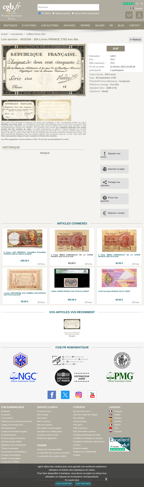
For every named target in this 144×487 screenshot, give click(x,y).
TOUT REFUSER (83, 484)
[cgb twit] (137, 4)
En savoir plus (72, 480)
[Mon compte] (139, 18)
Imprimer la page (116, 169)
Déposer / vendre (116, 213)
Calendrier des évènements (13, 445)
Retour (137, 39)
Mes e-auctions (44, 421)
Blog (121, 25)
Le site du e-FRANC (10, 462)
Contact (134, 25)
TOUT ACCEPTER (63, 484)
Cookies (76, 455)
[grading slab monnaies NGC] (24, 377)
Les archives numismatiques (13, 452)
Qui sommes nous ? (82, 411)
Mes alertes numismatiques (49, 428)
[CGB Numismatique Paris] (11, 20)
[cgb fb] (141, 4)
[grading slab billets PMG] (120, 377)
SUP (115, 48)
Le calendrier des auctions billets (51, 456)
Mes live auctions (44, 425)
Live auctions (49, 25)
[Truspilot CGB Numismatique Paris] (128, 4)
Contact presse (80, 421)
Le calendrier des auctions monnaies (53, 453)
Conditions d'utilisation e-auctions (88, 438)
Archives (69, 25)
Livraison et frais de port (48, 435)
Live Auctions (7, 418)
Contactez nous (44, 411)
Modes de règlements (47, 438)
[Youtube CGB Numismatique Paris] (92, 395)
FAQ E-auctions (80, 428)
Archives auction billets (11, 441)
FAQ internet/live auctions (84, 431)
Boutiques (10, 25)
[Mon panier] (128, 18)
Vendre (85, 25)
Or (111, 25)
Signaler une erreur (110, 155)
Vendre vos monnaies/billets (49, 449)
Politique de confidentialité (84, 452)
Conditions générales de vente (86, 435)
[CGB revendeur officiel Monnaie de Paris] (72, 377)
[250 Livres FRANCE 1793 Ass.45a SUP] (43, 96)
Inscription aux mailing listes (49, 431)
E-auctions (29, 25)
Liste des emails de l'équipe (85, 414)
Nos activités (78, 418)
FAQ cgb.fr (78, 425)
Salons (99, 25)
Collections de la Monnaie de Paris (16, 421)
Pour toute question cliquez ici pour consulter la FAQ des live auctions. (29, 136)
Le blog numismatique (11, 455)
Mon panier (42, 418)
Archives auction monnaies (13, 438)
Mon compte (42, 414)
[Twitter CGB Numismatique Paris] (65, 395)
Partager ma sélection (110, 184)
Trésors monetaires (9, 448)
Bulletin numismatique (11, 458)
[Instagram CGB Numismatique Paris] (79, 395)
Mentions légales (80, 448)
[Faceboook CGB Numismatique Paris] (52, 395)
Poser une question (109, 199)
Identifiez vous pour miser (11, 124)
